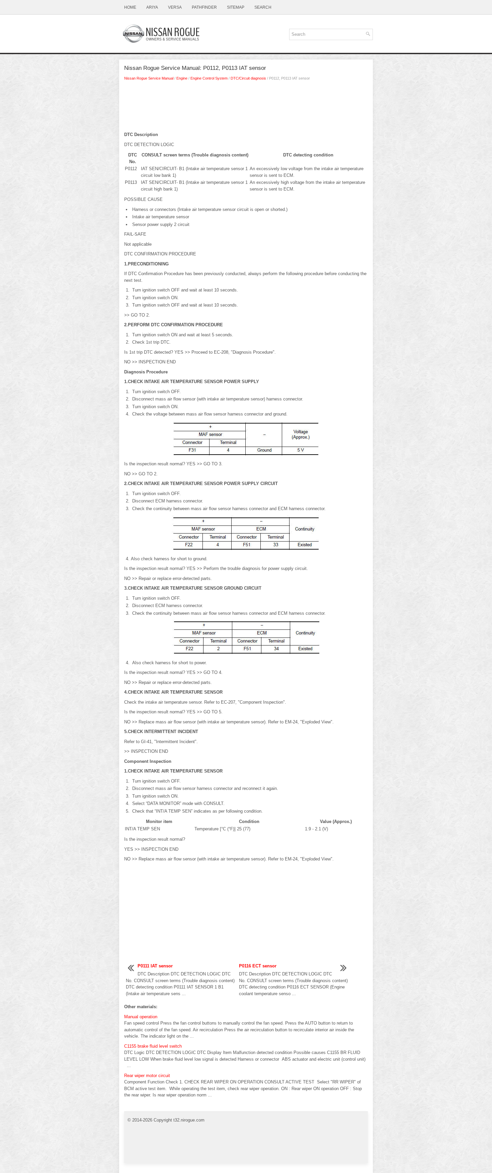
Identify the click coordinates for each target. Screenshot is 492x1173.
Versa (175, 7)
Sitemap (235, 7)
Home (130, 7)
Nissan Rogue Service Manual (148, 78)
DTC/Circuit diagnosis (248, 78)
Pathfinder (204, 7)
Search (262, 7)
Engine (181, 78)
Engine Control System (209, 78)
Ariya (152, 7)
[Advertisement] (246, 108)
